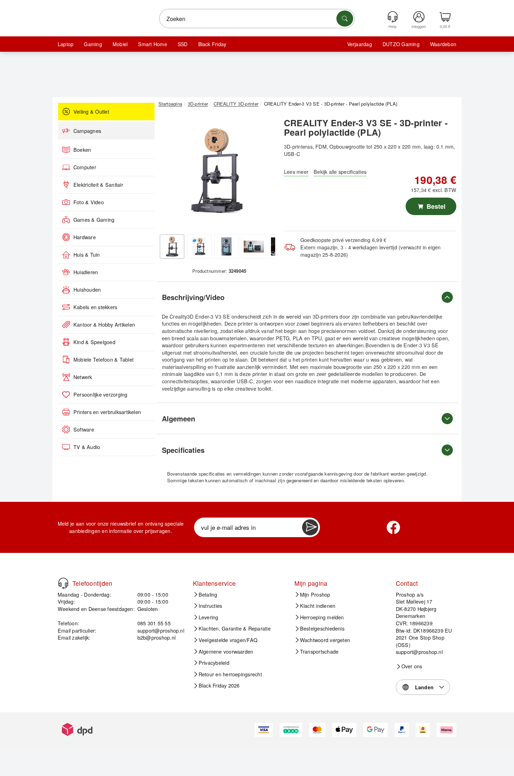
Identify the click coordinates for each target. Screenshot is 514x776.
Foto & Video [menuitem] (88, 202)
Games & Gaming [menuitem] (93, 219)
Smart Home (152, 44)
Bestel (435, 206)
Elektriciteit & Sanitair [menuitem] (98, 184)
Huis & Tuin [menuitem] (86, 254)
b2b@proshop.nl (156, 637)
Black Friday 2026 (219, 685)
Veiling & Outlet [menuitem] (91, 111)
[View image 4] (254, 246)
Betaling (208, 594)
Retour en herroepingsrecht (230, 674)
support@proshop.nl (160, 630)
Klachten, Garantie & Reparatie (235, 628)
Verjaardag (359, 44)
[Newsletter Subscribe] (310, 527)
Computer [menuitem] (84, 167)
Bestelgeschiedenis (322, 628)
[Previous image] (169, 172)
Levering (209, 617)
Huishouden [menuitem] (87, 289)
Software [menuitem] (83, 429)
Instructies (210, 605)
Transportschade (319, 651)
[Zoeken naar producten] (344, 18)
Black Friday (212, 44)
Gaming (93, 44)
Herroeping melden (322, 617)
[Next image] (265, 172)
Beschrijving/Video (193, 297)
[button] (216, 170)
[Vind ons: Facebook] (393, 527)
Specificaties (183, 450)
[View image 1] (172, 246)
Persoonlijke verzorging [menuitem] (100, 394)
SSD (183, 44)
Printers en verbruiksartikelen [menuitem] (107, 411)
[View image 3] (226, 246)
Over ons (411, 666)
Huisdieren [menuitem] (85, 272)
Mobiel (120, 44)
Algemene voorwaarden (226, 651)
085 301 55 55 (154, 623)
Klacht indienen (318, 605)
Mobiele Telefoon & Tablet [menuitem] (103, 359)
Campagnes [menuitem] (87, 130)
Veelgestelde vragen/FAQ (228, 639)
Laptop (65, 44)
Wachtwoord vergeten (325, 639)
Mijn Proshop (315, 594)
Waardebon (443, 44)
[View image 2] (199, 246)
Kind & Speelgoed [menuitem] (94, 342)
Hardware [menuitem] (84, 237)
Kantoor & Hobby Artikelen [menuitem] (104, 324)
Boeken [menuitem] (82, 149)
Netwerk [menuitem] (82, 376)
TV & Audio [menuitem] (86, 446)
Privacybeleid (214, 662)
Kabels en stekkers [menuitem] (95, 307)
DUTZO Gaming (401, 44)
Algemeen (178, 418)
